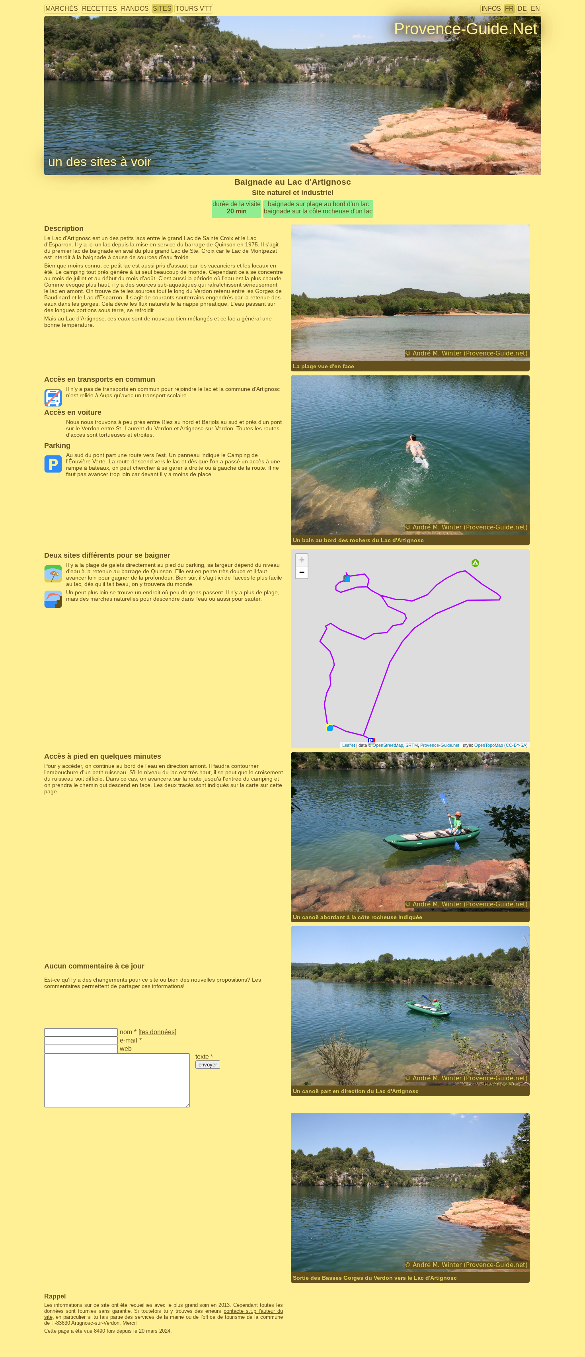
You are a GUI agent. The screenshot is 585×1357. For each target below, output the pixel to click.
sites (162, 8)
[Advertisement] (163, 346)
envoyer (208, 1065)
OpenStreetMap (387, 745)
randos (135, 8)
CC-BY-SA (516, 745)
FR (509, 8)
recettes (99, 8)
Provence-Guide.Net (465, 28)
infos (491, 8)
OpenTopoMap (488, 745)
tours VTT (194, 8)
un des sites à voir (100, 161)
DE (522, 8)
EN (535, 8)
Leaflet (348, 745)
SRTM (412, 745)
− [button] (301, 572)
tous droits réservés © (335, 345)
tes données (157, 1032)
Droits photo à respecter (73, 42)
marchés (61, 8)
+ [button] (301, 560)
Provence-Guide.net (439, 745)
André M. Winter (393, 345)
